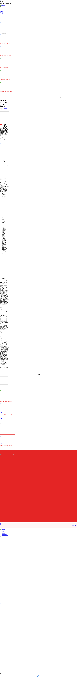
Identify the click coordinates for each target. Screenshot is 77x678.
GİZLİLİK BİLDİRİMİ (74, 524)
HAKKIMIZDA (4, 534)
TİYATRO (3, 531)
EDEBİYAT (1, 385)
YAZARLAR (3, 533)
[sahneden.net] (2, 0)
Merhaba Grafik (15, 527)
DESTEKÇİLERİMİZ (74, 525)
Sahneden (5, 108)
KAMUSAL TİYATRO (5, 532)
